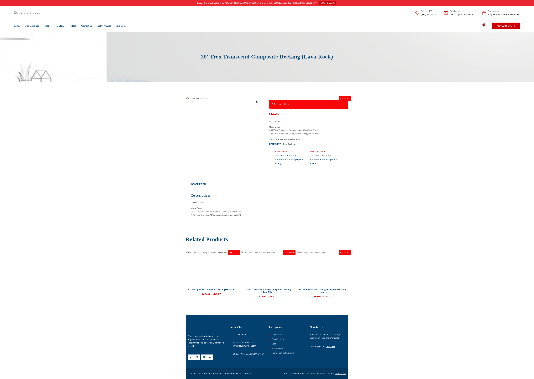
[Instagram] (197, 357)
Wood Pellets (278, 339)
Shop (47, 26)
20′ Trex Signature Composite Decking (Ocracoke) (211, 289)
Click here (330, 346)
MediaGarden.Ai (243, 373)
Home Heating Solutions (283, 353)
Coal (274, 343)
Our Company (32, 26)
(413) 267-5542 (428, 14)
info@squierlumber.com (244, 342)
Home (17, 26)
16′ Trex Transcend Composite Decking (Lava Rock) (295, 133)
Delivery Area (104, 26)
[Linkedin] (204, 357)
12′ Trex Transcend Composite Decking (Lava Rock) (295, 130)
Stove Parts (277, 348)
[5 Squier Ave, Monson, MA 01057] (229, 354)
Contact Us (86, 26)
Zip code (121, 26)
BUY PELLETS (328, 3)
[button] (257, 102)
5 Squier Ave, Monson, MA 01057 (504, 14)
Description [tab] (198, 184)
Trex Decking (289, 144)
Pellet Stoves (278, 334)
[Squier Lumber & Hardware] (27, 13)
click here (341, 373)
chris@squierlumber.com (461, 14)
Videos (72, 26)
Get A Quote (504, 26)
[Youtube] (210, 357)
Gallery (60, 26)
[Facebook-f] (191, 357)
